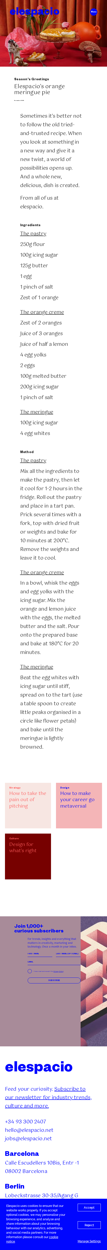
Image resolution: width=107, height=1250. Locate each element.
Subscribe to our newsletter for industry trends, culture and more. (48, 1097)
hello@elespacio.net (29, 1130)
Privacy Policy (59, 971)
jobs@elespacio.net (28, 1139)
